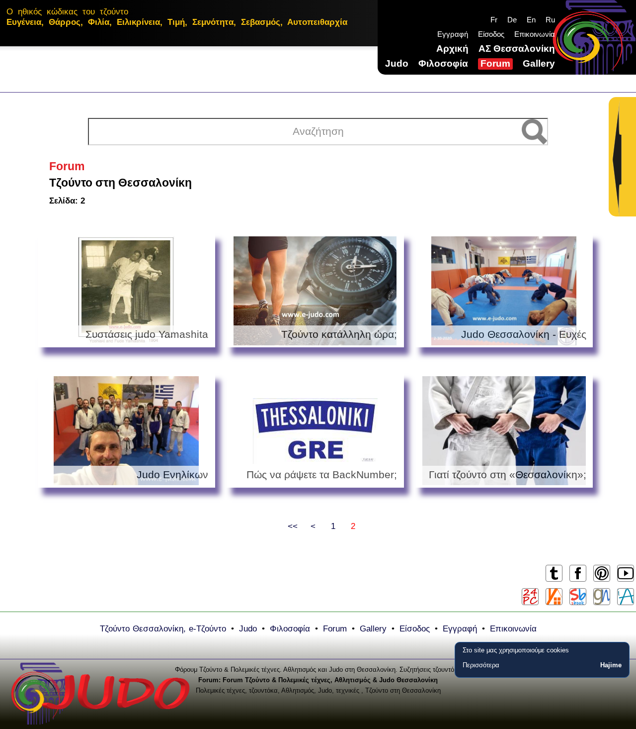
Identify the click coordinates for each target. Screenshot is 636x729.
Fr (493, 19)
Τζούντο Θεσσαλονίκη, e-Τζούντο (163, 628)
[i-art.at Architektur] (625, 596)
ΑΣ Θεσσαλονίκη (516, 48)
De (512, 19)
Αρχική (452, 48)
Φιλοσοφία (443, 63)
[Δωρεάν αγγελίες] (554, 596)
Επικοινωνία (534, 34)
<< (293, 526)
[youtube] (625, 581)
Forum (495, 63)
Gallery (539, 63)
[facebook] (577, 581)
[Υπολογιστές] (530, 596)
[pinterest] (601, 581)
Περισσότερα (481, 665)
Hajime (611, 665)
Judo (396, 63)
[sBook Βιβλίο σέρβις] (577, 596)
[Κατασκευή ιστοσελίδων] (601, 596)
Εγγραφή (452, 34)
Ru (550, 19)
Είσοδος (491, 34)
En (531, 19)
